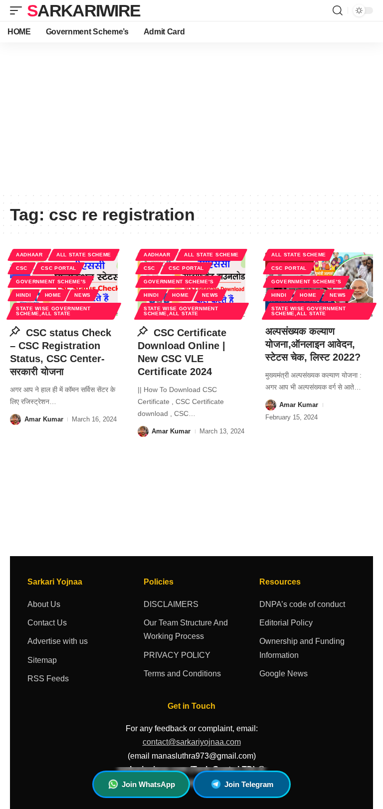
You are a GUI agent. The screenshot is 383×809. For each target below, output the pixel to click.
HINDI (23, 295)
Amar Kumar (43, 419)
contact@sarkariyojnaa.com (192, 742)
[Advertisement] (191, 117)
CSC (21, 268)
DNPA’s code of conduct (302, 604)
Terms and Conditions (182, 673)
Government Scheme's (51, 281)
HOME (53, 295)
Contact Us (47, 622)
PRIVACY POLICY (177, 655)
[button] (18, 10)
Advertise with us (57, 641)
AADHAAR (29, 254)
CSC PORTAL (58, 268)
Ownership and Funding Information (302, 648)
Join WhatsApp (148, 784)
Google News (283, 673)
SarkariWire (83, 10)
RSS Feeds (48, 678)
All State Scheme (83, 254)
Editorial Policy (286, 622)
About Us (43, 604)
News (82, 295)
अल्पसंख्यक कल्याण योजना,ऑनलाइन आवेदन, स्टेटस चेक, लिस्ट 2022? (313, 344)
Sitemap (42, 660)
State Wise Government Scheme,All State (53, 311)
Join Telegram (248, 784)
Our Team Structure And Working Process (186, 629)
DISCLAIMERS (171, 604)
